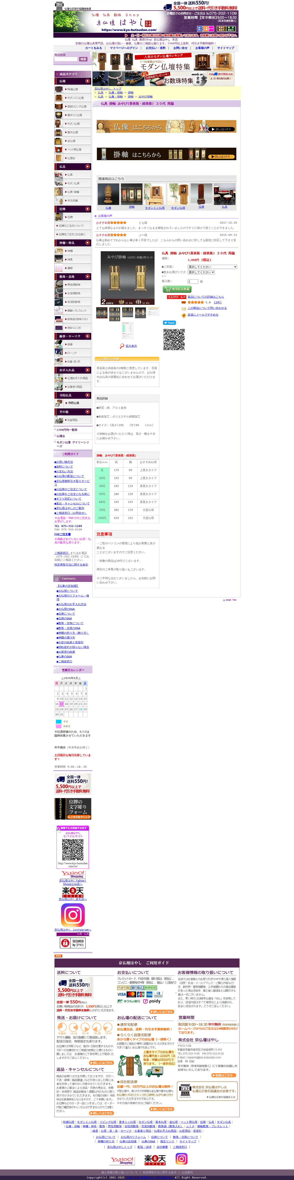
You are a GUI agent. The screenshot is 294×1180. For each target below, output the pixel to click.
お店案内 (187, 1172)
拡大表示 (131, 345)
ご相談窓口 (62, 553)
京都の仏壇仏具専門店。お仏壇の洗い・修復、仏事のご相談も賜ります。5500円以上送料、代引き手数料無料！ (146, 43)
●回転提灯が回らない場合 (73, 647)
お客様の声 (202, 48)
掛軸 (130, 92)
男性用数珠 (115, 1126)
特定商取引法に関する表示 (71, 564)
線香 (95, 1130)
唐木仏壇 (161, 1122)
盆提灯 (197, 1130)
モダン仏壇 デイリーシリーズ (73, 444)
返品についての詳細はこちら (206, 296)
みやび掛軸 (146, 96)
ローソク (126, 1130)
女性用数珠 (132, 1126)
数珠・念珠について (185, 1137)
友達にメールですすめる (203, 314)
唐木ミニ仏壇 (127, 1122)
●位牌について (66, 613)
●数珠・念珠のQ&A (68, 628)
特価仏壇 (68, 1122)
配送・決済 (145, 1147)
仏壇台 (61, 436)
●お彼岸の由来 (66, 651)
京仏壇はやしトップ (119, 1147)
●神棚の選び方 (66, 637)
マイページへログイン (124, 48)
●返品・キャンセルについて (72, 503)
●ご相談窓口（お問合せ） (70, 513)
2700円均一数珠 (67, 429)
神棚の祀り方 (106, 1141)
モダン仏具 (224, 1122)
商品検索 (60, 54)
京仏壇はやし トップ (107, 88)
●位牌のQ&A (64, 618)
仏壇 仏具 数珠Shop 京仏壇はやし (150, 1177)
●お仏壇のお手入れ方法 (71, 604)
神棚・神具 (90, 1126)
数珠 (102, 1126)
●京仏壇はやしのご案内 (69, 508)
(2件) (218, 302)
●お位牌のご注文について (70, 489)
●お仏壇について (67, 590)
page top (231, 600)
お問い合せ (180, 48)
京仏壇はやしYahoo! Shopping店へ (72, 882)
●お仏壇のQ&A (66, 609)
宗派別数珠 (148, 1126)
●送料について (63, 466)
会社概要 (162, 1147)
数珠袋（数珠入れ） (170, 1126)
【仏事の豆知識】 (68, 586)
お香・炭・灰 (109, 1130)
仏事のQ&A (148, 1141)
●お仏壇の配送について (69, 476)
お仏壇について (106, 1137)
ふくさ (190, 1126)
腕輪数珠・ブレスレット (212, 1126)
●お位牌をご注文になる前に (72, 494)
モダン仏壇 (146, 1122)
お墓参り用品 (143, 1130)
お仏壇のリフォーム (133, 1137)
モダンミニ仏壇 (87, 1122)
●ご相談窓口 (64, 661)
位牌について (159, 1137)
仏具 (101, 92)
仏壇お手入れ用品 (165, 1130)
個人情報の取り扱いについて (119, 1172)
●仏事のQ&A (64, 656)
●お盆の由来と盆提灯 (70, 642)
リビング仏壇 (107, 1122)
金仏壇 (173, 1122)
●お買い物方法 (63, 462)
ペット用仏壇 (189, 1122)
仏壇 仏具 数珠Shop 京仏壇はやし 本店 (151, 39)
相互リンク (167, 1141)
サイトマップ (225, 48)
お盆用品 (184, 1130)
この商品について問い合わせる (207, 308)
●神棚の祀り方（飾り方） (73, 632)
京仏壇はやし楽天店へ (73, 899)
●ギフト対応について (67, 498)
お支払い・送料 (156, 48)
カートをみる (93, 48)
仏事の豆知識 (128, 1141)
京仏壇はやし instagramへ (72, 929)
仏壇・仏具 (83, 933)
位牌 (203, 1122)
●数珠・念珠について (70, 623)
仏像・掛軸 (116, 92)
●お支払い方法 (63, 471)
